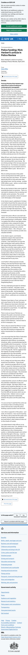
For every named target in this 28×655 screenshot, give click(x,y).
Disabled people (6, 555)
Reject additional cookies (14, 30)
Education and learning (8, 561)
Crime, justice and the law (9, 552)
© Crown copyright (14, 651)
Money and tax (5, 573)
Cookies (13, 620)
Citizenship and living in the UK (10, 549)
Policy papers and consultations (11, 604)
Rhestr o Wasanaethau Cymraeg (11, 627)
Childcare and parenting (8, 546)
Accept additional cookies (14, 26)
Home (2, 43)
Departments (5, 592)
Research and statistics (8, 601)
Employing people (6, 564)
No (25, 515)
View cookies (14, 34)
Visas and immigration (7, 579)
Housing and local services (9, 570)
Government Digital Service (9, 629)
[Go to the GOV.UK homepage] (7, 39)
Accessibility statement (8, 623)
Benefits (3, 537)
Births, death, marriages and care (11, 540)
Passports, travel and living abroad (11, 576)
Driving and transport (7, 558)
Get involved (5, 613)
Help (2, 620)
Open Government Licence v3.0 (10, 637)
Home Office (4, 69)
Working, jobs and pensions (9, 582)
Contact (19, 623)
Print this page (7, 503)
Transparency (5, 607)
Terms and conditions (7, 625)
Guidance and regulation (8, 598)
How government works (8, 610)
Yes (18, 515)
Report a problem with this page (14, 521)
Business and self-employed (9, 543)
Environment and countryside (10, 567)
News (3, 595)
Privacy (8, 620)
